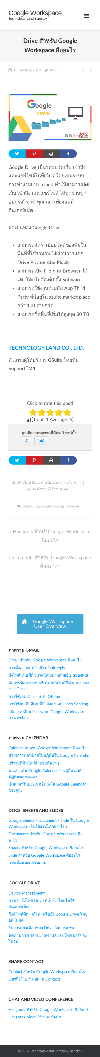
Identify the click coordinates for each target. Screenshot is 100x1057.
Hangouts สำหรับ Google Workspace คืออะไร (48, 1010)
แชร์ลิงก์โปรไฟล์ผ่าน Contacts (35, 979)
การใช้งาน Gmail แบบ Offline (34, 697)
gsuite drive (70, 506)
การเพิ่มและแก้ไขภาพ (27, 863)
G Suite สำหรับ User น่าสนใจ (51, 483)
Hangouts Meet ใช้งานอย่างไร (35, 1017)
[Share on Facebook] (68, 153)
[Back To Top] (84, 1041)
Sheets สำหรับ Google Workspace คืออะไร (46, 848)
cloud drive (31, 506)
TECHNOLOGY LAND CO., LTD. (46, 348)
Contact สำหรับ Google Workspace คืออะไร (47, 972)
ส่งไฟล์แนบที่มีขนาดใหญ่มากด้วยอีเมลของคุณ (48, 675)
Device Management (27, 893)
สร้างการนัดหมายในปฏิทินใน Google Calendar (49, 756)
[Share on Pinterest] (34, 153)
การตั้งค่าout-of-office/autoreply (37, 668)
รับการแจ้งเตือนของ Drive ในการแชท (41, 928)
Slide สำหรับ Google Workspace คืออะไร (44, 855)
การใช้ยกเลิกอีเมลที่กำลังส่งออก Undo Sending (48, 704)
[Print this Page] (51, 153)
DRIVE (22, 483)
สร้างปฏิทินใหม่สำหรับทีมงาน (34, 763)
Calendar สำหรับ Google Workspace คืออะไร (48, 748)
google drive (50, 506)
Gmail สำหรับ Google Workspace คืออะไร (45, 660)
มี (26, 441)
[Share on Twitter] (17, 153)
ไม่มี (41, 441)
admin (53, 70)
